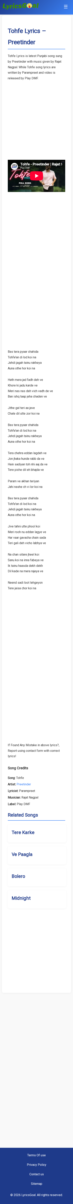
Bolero (18, 876)
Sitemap (36, 1184)
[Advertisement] (36, 117)
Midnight (21, 898)
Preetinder (24, 784)
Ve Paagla (22, 854)
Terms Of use (36, 1155)
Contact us (36, 1174)
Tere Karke (23, 832)
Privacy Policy (36, 1165)
